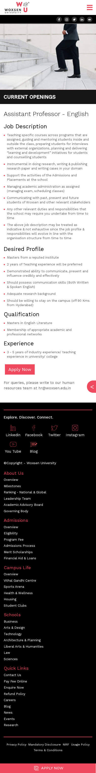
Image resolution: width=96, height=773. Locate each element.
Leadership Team (17, 498)
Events (9, 719)
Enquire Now (14, 687)
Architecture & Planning (22, 640)
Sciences (11, 659)
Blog (7, 706)
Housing (10, 599)
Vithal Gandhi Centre (20, 580)
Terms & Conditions (48, 750)
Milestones (12, 486)
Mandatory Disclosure (44, 744)
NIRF (66, 744)
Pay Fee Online (15, 681)
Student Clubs (15, 605)
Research (11, 725)
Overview (11, 480)
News (8, 712)
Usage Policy (80, 744)
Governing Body (16, 511)
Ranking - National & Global (25, 492)
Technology (13, 634)
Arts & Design (14, 627)
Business (11, 621)
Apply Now (51, 768)
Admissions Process (19, 546)
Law (7, 653)
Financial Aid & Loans (20, 558)
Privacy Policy (16, 744)
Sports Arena (14, 587)
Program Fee (14, 539)
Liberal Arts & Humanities (24, 646)
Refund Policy (14, 694)
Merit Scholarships (18, 552)
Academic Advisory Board (23, 505)
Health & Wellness (18, 593)
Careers (10, 700)
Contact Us (12, 675)
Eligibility (11, 533)
